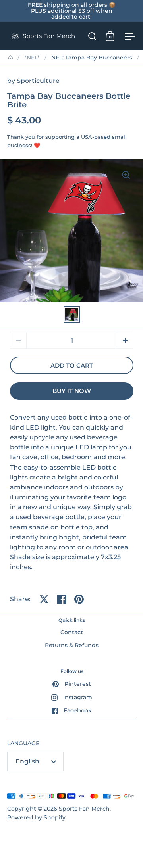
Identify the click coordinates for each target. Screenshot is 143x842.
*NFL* (32, 57)
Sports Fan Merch (84, 809)
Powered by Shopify (36, 817)
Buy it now (71, 391)
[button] (125, 340)
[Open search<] (92, 36)
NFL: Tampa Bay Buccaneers (91, 57)
